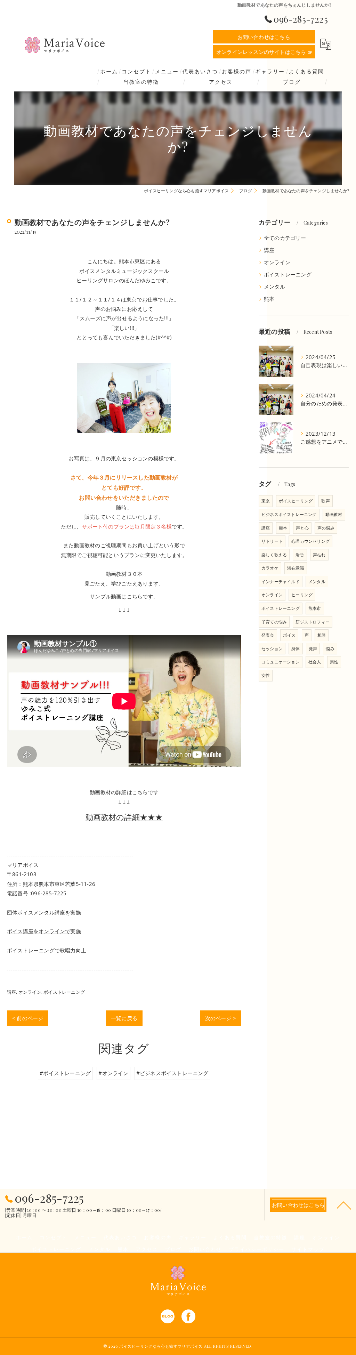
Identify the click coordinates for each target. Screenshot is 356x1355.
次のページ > (220, 1018)
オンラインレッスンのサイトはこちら (261, 51)
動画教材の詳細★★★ (124, 817)
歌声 (325, 501)
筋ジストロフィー (313, 622)
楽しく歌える (274, 555)
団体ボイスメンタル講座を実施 (44, 912)
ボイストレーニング (64, 992)
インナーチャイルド (280, 581)
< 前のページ (27, 1018)
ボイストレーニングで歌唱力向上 (46, 950)
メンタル (274, 286)
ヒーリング (302, 595)
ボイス (289, 635)
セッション (272, 649)
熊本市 (314, 608)
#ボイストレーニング (65, 1073)
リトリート (272, 541)
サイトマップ (308, 1249)
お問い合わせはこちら (263, 36)
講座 (11, 992)
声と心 (302, 528)
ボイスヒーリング (296, 501)
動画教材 (333, 514)
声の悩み (325, 528)
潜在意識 (295, 568)
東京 (265, 501)
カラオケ (269, 568)
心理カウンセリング (310, 541)
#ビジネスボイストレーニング (172, 1073)
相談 (321, 635)
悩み (330, 649)
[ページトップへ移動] (344, 1205)
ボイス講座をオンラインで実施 (44, 931)
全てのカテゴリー (285, 238)
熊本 (269, 299)
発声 (313, 649)
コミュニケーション (280, 662)
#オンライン (113, 1073)
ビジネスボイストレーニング (289, 514)
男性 (334, 662)
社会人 (314, 662)
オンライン (29, 992)
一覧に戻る (124, 1018)
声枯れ (319, 555)
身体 (295, 649)
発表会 (267, 635)
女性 (265, 675)
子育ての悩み (274, 622)
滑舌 (300, 555)
